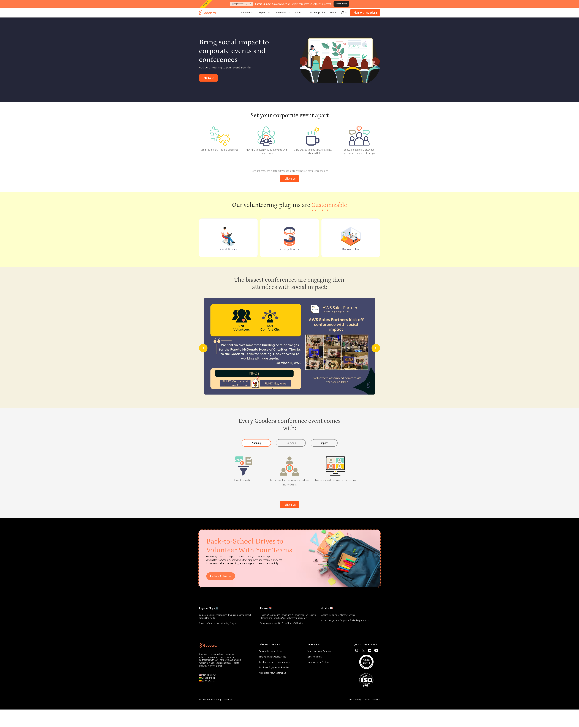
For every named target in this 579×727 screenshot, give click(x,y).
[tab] (256, 443)
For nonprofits (317, 12)
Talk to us (208, 78)
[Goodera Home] (207, 12)
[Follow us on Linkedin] (370, 650)
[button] (247, 12)
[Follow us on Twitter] (363, 650)
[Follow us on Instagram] (357, 650)
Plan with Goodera (365, 12)
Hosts (333, 12)
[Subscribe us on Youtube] (376, 650)
